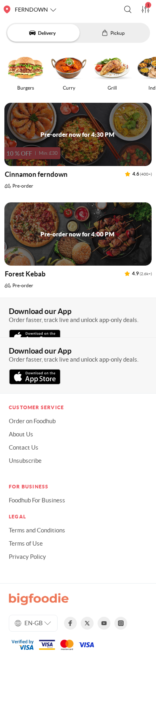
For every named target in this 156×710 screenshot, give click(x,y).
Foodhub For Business (37, 500)
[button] (128, 9)
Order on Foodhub (32, 421)
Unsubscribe (25, 460)
